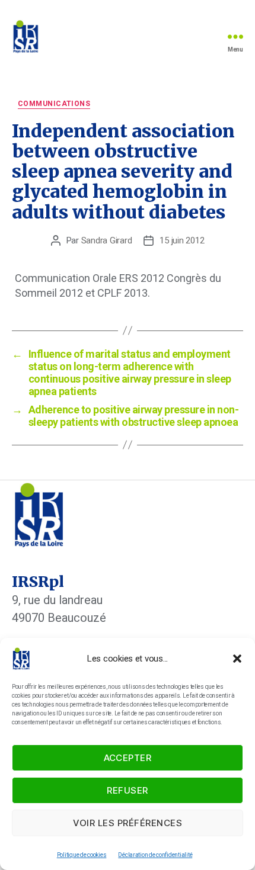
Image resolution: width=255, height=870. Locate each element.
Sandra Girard (106, 240)
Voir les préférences (128, 823)
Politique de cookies (82, 855)
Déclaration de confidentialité (155, 855)
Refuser (127, 790)
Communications (54, 103)
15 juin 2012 (182, 240)
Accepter (128, 757)
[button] (237, 658)
